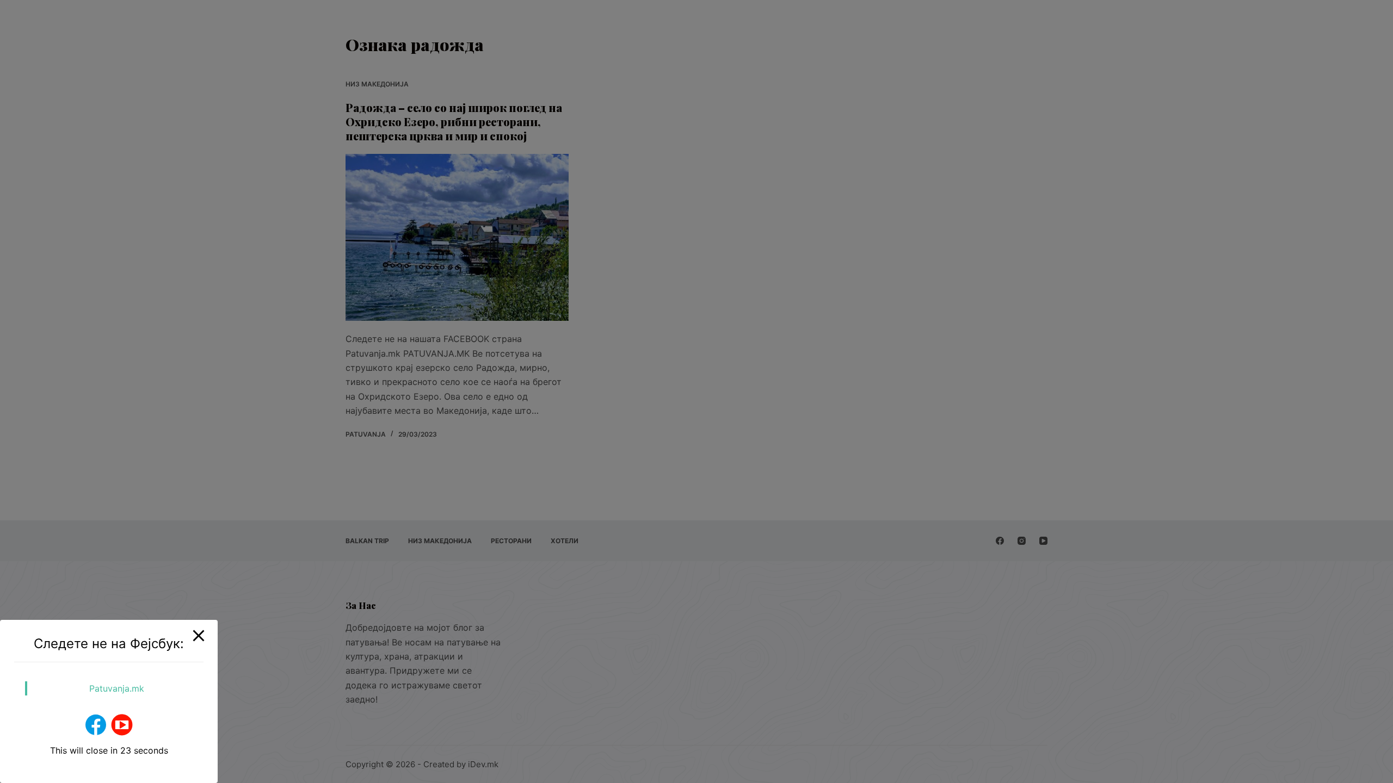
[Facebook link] (96, 725)
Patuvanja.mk (116, 688)
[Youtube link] (122, 725)
